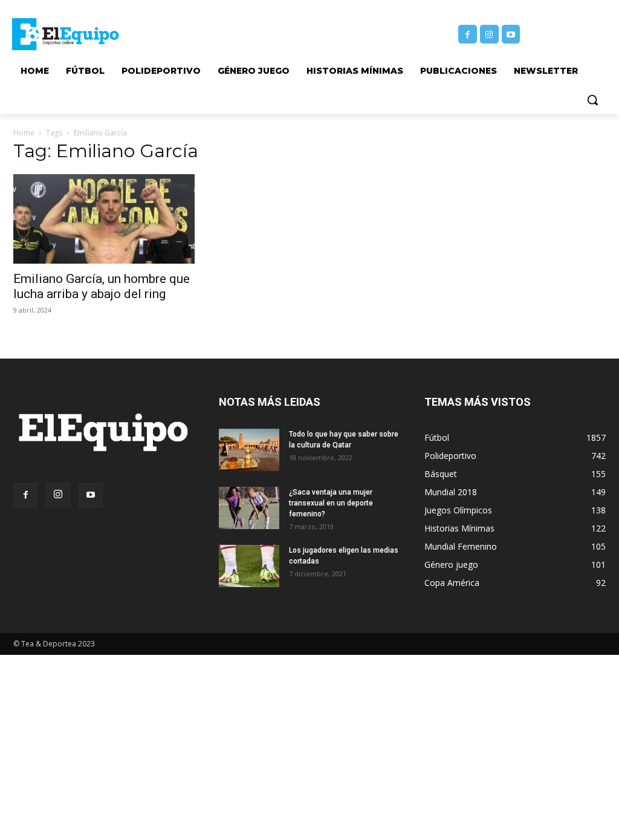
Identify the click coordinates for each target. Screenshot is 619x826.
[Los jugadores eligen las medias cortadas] (249, 566)
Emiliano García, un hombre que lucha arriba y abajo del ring (101, 286)
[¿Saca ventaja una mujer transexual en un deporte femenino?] (249, 508)
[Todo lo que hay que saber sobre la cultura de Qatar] (249, 450)
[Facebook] (467, 34)
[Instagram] (489, 34)
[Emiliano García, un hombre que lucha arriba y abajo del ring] (104, 219)
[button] (592, 99)
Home (23, 133)
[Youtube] (511, 34)
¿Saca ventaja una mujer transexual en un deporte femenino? (331, 503)
